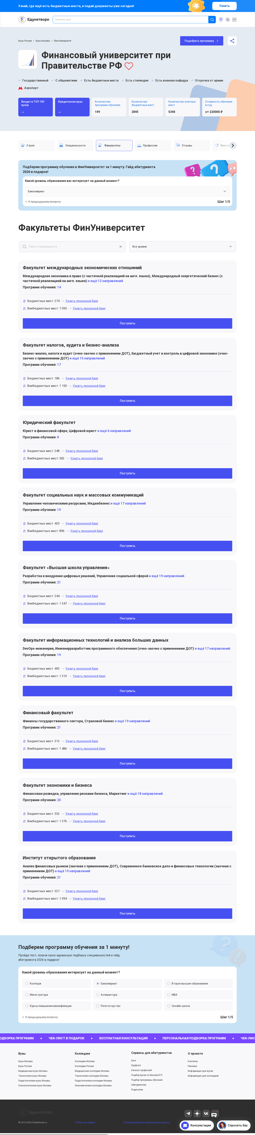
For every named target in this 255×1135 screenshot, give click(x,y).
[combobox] (133, 19)
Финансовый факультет (48, 712)
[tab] (36, 145)
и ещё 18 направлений (145, 794)
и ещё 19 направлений (166, 576)
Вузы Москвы (43, 41)
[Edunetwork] (34, 19)
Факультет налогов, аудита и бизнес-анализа (71, 345)
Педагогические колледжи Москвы (93, 1080)
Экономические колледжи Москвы (93, 1085)
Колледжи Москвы (85, 1061)
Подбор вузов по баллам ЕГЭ (146, 1075)
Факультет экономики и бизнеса (57, 785)
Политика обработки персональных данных (146, 1122)
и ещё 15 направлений (87, 358)
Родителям (137, 1089)
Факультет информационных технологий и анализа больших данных (95, 640)
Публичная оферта (85, 1122)
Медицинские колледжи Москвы (92, 1071)
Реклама (192, 1066)
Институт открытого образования (59, 857)
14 (59, 287)
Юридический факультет (49, 422)
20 (59, 800)
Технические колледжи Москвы (91, 1076)
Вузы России (25, 41)
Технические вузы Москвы (32, 1076)
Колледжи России (84, 1066)
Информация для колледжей (203, 1076)
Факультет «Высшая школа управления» (66, 567)
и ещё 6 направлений (114, 431)
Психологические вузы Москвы (34, 1085)
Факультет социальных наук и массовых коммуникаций (83, 495)
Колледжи (82, 1053)
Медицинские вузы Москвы (32, 1071)
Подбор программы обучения (147, 1080)
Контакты (193, 1061)
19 (59, 510)
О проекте (195, 1053)
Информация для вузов (200, 1071)
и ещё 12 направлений (105, 281)
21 (59, 582)
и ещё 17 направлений (128, 503)
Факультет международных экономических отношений (82, 267)
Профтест (136, 1065)
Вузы (22, 1053)
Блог (133, 1060)
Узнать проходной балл (82, 301)
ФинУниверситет (62, 41)
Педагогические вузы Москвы (34, 1080)
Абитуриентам (138, 1085)
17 (59, 365)
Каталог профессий (141, 1070)
